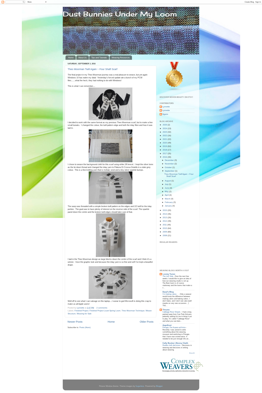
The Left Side (168, 276)
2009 (165, 232)
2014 (165, 214)
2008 (165, 235)
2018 (165, 150)
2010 (165, 228)
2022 (165, 136)
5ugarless (140, 386)
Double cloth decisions (172, 345)
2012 (165, 221)
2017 (165, 154)
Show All (191, 353)
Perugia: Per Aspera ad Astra (174, 327)
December (169, 160)
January (168, 206)
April (167, 195)
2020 (165, 143)
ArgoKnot (167, 325)
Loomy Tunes (169, 274)
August (168, 181)
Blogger (159, 386)
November (169, 164)
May (167, 192)
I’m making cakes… (171, 294)
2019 (165, 146)
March (168, 199)
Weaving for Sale (84, 314)
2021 (165, 139)
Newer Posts (75, 321)
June (167, 188)
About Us (82, 57)
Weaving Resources (121, 57)
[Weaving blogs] (174, 91)
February (169, 202)
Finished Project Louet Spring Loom (105, 311)
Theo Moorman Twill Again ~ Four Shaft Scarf (92, 69)
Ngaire (165, 114)
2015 (165, 210)
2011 (165, 225)
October (168, 167)
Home (71, 57)
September (170, 171)
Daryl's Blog (168, 292)
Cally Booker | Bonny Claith (175, 343)
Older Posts (147, 321)
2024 (165, 128)
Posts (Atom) (85, 327)
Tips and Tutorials (99, 57)
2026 (165, 125)
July (167, 184)
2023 (165, 132)
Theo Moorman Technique (133, 311)
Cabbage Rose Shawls (172, 312)
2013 (165, 218)
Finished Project (81, 311)
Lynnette (166, 107)
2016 (165, 157)
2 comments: (102, 308)
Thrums (166, 310)
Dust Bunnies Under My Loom (120, 14)
